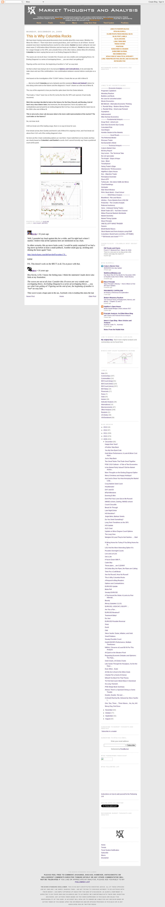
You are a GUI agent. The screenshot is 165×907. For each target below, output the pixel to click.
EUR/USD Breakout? (112, 612)
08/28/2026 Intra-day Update (113, 268)
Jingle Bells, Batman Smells (114, 516)
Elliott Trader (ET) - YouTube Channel (114, 210)
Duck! (107, 627)
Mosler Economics (107, 101)
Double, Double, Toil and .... (114, 695)
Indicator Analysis (107, 402)
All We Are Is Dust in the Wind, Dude (117, 672)
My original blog (107, 340)
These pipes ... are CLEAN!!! (115, 565)
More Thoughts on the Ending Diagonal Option (121, 472)
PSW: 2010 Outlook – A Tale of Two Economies (121, 464)
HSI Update (109, 525)
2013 (106, 427)
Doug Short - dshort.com (109, 122)
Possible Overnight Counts (114, 551)
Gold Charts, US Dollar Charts (115, 661)
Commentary (105, 376)
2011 (106, 433)
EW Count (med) (107, 384)
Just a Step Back (111, 458)
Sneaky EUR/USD (111, 592)
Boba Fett (108, 589)
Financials (104, 391)
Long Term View (90, 23)
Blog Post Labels (120, 36)
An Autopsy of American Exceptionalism (116, 292)
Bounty (107, 600)
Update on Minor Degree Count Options (119, 531)
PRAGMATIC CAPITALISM (113, 290)
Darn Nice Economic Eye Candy (112, 125)
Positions (124, 23)
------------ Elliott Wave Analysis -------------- (115, 195)
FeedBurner (124, 749)
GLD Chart (108, 528)
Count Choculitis (111, 504)
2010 (106, 436)
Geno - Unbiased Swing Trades (112, 208)
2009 (106, 439)
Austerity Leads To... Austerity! (113, 324)
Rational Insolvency (108, 205)
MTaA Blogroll (120, 31)
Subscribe (104, 853)
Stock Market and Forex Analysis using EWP (116, 231)
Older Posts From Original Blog (120, 34)
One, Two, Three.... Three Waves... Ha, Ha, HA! (121, 703)
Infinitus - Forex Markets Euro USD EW (114, 200)
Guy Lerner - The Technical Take (112, 153)
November (109, 710)
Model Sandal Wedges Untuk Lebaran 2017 (117, 308)
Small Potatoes (110, 636)
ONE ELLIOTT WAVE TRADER (112, 223)
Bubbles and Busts (107, 96)
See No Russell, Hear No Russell (116, 574)
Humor (103, 399)
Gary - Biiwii (105, 161)
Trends (103, 847)
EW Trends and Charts (112, 248)
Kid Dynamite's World (108, 143)
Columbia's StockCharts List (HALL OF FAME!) (117, 234)
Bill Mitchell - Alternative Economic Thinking (116, 104)
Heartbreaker (109, 487)
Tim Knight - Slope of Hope (110, 158)
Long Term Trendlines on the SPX (117, 522)
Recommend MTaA (119, 54)
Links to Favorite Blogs (119, 29)
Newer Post (30, 296)
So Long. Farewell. (111, 684)
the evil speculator (107, 156)
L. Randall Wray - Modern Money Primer (115, 106)
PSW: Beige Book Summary (114, 687)
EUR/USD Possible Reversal (115, 621)
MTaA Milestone (110, 492)
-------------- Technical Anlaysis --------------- (115, 145)
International (105, 404)
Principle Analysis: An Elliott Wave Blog (118, 313)
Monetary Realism (107, 93)
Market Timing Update (109, 218)
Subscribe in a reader (109, 731)
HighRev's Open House (109, 171)
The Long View (110, 534)
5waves (104, 226)
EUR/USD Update (111, 586)
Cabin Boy (108, 562)
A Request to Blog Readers (114, 580)
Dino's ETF (105, 179)
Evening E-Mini (110, 495)
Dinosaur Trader (107, 140)
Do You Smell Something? (114, 519)
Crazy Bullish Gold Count (114, 484)
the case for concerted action (111, 98)
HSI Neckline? (110, 513)
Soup (107, 624)
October (108, 713)
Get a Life (108, 556)
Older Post (92, 296)
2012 (106, 430)
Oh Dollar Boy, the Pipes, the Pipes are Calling (121, 568)
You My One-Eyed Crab (113, 450)
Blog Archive (119, 39)
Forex (103, 394)
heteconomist (106, 114)
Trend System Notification (110, 850)
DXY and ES (109, 489)
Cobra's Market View (108, 148)
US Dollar (104, 415)
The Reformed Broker (108, 137)
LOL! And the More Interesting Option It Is (119, 547)
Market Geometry (107, 216)
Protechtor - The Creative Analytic (113, 203)
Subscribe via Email (119, 51)
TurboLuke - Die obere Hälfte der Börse (115, 182)
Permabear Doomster (108, 177)
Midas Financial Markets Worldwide (113, 213)
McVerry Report (106, 150)
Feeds (50, 23)
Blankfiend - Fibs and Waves (111, 197)
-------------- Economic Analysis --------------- (115, 88)
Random (104, 412)
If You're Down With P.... (113, 559)
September (109, 716)
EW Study (104, 389)
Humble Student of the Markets (112, 132)
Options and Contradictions (69, 69)
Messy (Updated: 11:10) (113, 603)
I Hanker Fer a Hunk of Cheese (116, 675)
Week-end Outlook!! (80, 83)
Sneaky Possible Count (113, 639)
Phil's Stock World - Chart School (112, 192)
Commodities (105, 378)
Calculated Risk (106, 127)
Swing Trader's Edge (108, 166)
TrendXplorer (105, 163)
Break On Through (111, 507)
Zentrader (104, 187)
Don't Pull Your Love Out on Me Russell (118, 498)
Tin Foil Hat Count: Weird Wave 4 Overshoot (120, 681)
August (108, 719)
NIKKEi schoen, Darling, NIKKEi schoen (119, 501)
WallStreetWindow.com (112, 273)
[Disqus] (61, 262)
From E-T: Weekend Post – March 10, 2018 (117, 250)
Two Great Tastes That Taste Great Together (120, 461)
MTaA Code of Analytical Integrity (119, 56)
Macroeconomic (106, 407)
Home (39, 23)
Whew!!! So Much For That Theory (117, 678)
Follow (62, 23)
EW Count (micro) (40, 223)
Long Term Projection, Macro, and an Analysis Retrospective (119, 60)
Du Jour (107, 618)
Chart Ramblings (107, 184)
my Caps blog (108, 18)
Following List (95, 20)
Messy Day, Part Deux (112, 706)
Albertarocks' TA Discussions (111, 169)
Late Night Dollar (111, 510)
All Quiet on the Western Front (115, 652)
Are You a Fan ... (110, 609)
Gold (103, 396)
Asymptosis (105, 111)
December (109, 442)
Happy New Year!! (111, 444)
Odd (106, 630)
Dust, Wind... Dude (111, 669)
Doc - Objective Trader (109, 174)
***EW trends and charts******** (112, 236)
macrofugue (105, 130)
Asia (102, 373)
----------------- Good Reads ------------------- (115, 135)
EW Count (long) (107, 381)
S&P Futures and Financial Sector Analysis (117, 315)
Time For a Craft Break (113, 571)
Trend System (109, 23)
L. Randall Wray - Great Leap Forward (114, 109)
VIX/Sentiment (106, 417)
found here (59, 18)
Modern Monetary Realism (113, 297)
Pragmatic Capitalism (108, 91)
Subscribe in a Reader (119, 49)
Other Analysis (106, 409)
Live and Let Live (111, 554)
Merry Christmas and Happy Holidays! (118, 475)
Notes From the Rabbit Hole (114, 329)
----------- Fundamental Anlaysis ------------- (115, 119)
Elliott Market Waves (108, 229)
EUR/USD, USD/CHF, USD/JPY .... (117, 606)
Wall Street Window (108, 190)
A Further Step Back (112, 447)
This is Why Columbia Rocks (48, 36)
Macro (74, 23)
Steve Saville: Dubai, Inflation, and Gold (119, 633)
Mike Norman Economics (110, 117)
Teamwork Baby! (111, 615)
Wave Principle (106, 221)
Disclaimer (105, 858)
